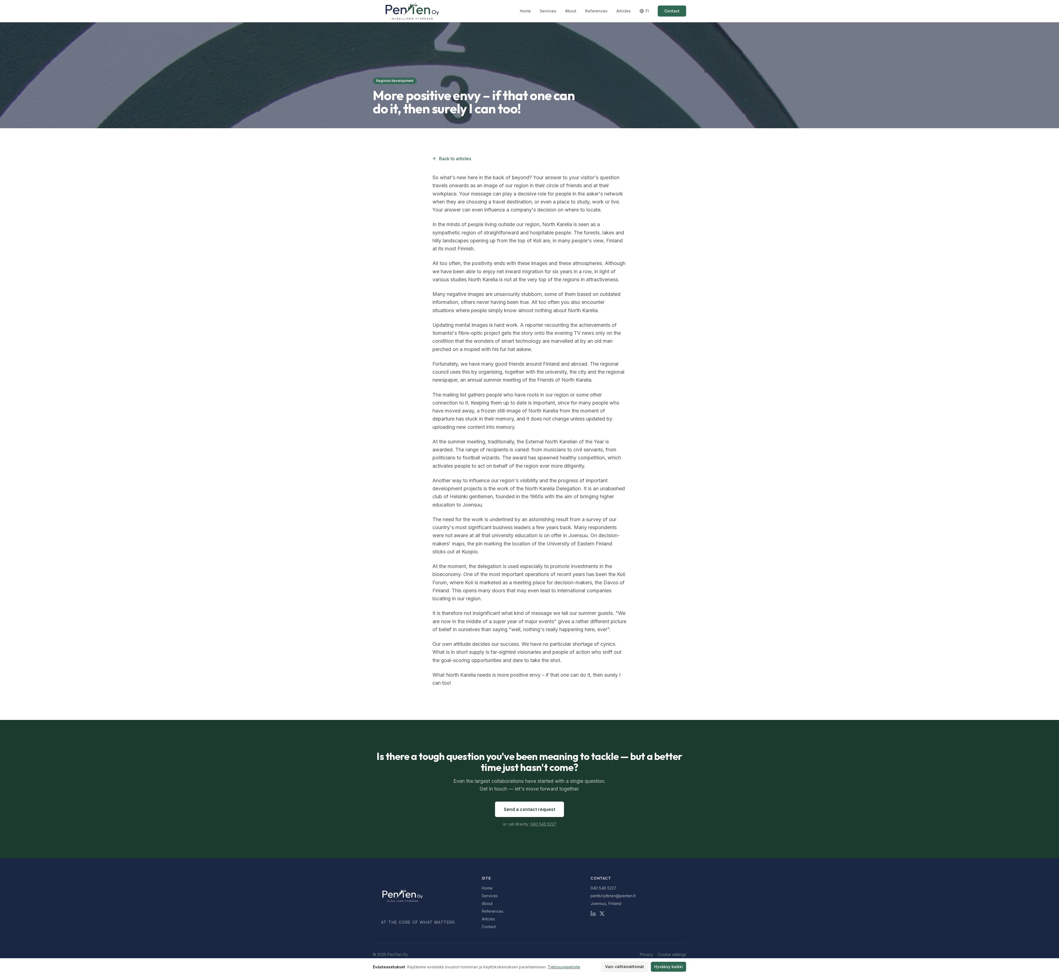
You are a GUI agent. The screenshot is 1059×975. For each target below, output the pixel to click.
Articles (623, 11)
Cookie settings (672, 954)
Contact (672, 11)
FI (647, 11)
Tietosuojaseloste (564, 967)
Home (525, 11)
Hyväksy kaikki (668, 966)
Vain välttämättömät (624, 966)
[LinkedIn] (593, 913)
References (596, 11)
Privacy (646, 954)
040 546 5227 (543, 824)
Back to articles (455, 158)
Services (548, 11)
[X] (602, 913)
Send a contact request (529, 809)
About (570, 11)
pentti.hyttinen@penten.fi (613, 895)
